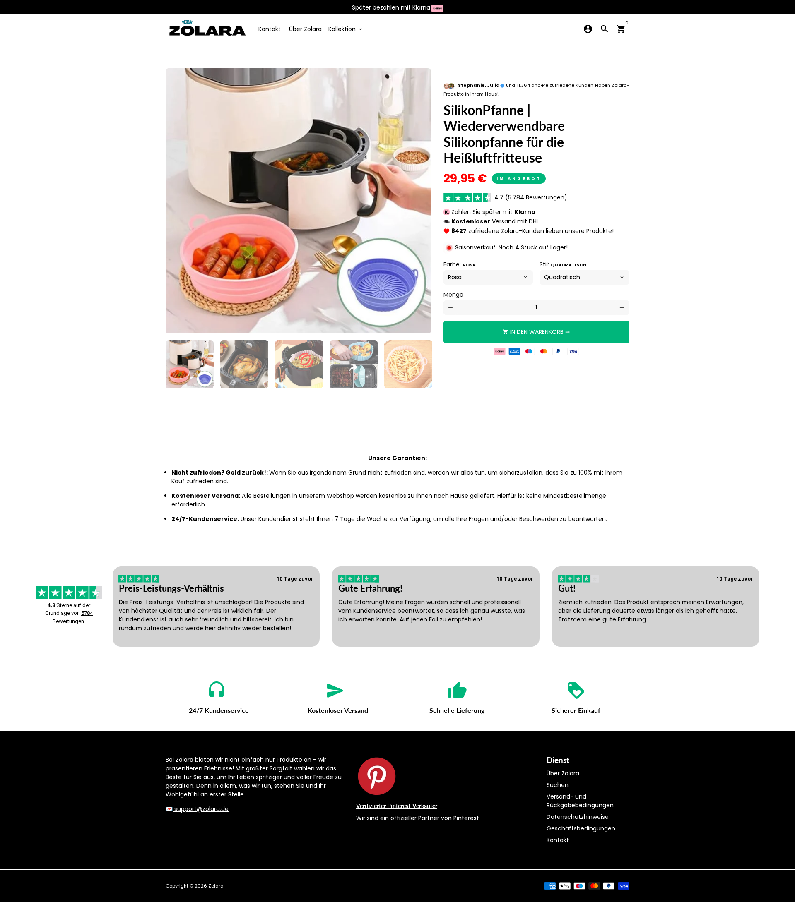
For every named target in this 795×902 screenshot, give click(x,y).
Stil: (563, 264)
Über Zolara (305, 29)
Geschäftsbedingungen (581, 828)
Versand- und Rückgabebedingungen (580, 800)
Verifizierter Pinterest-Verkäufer (396, 805)
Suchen (558, 785)
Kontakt (269, 29)
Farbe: (459, 264)
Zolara (216, 886)
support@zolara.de (201, 809)
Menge (453, 294)
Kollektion (345, 29)
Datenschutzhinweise (578, 817)
